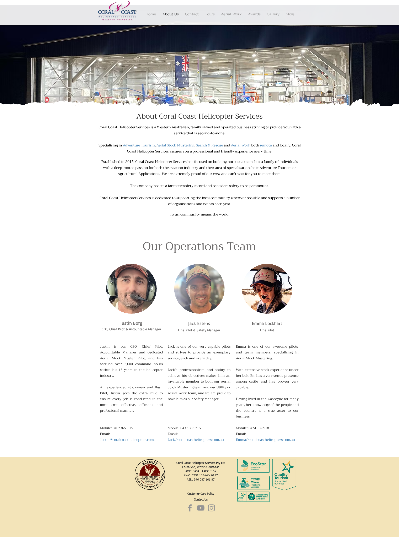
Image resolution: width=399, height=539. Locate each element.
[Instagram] (211, 508)
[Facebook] (190, 508)
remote (266, 145)
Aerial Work (240, 145)
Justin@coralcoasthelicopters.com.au (129, 440)
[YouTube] (200, 508)
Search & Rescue (209, 145)
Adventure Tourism (139, 145)
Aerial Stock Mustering (175, 145)
